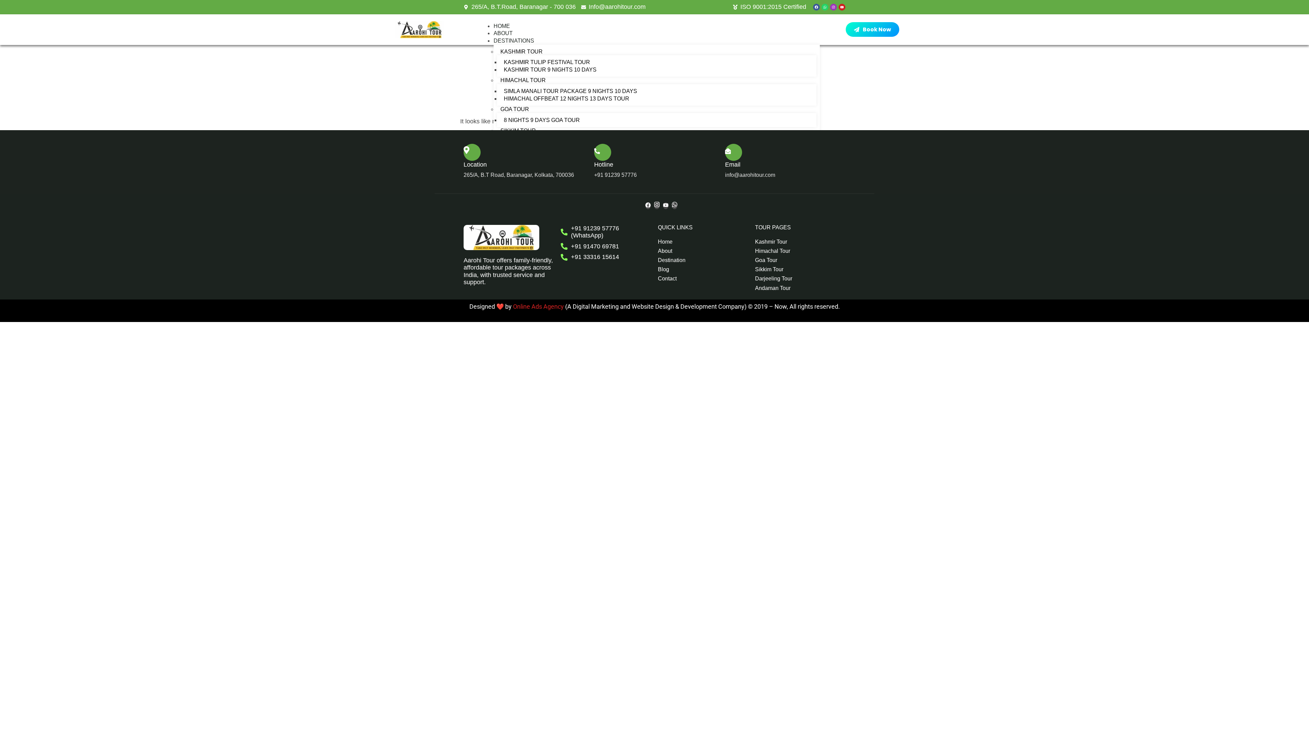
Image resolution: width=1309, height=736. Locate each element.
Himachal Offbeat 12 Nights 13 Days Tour (566, 99)
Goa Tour (514, 109)
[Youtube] (842, 7)
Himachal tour (523, 80)
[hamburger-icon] (806, 29)
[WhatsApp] (674, 205)
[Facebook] (816, 7)
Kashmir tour (521, 52)
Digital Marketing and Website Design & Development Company (657, 306)
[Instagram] (833, 7)
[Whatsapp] (825, 7)
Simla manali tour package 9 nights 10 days (570, 91)
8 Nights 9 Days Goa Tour (542, 120)
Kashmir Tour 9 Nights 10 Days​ (550, 70)
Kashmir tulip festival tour (547, 62)
